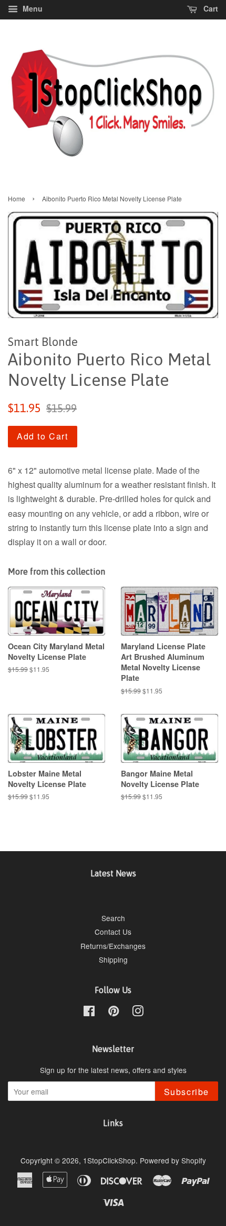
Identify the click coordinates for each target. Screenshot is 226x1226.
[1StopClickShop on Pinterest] (113, 1012)
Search (113, 918)
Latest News (113, 873)
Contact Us (113, 931)
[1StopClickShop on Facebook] (89, 1012)
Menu (31, 8)
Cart (209, 8)
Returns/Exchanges (113, 946)
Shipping (113, 959)
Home (16, 198)
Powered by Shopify (173, 1160)
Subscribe (186, 1092)
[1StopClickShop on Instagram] (137, 1012)
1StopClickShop (109, 1160)
